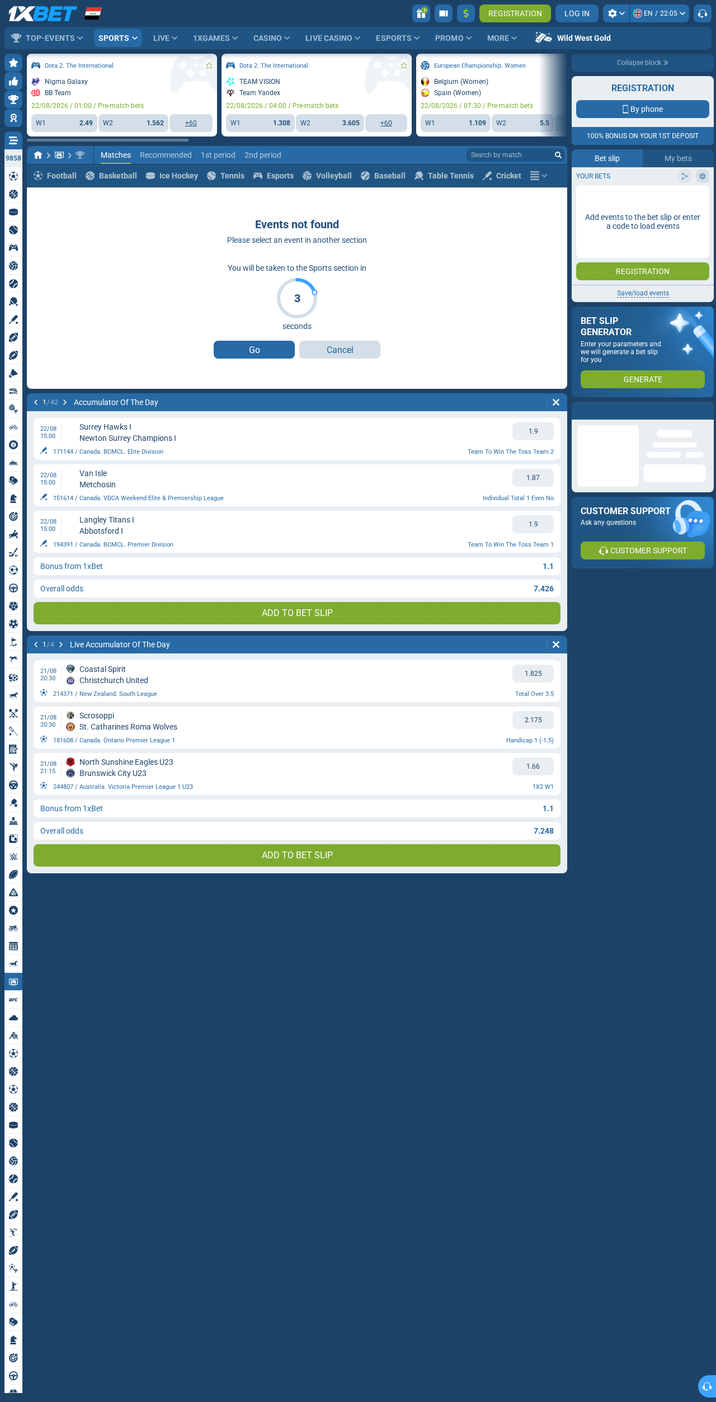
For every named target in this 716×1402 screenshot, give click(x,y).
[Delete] (556, 402)
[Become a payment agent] (444, 13)
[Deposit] (466, 13)
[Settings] (616, 13)
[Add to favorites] (209, 65)
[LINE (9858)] (38, 155)
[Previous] (35, 402)
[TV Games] (59, 155)
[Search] (558, 155)
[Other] (538, 175)
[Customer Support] (703, 13)
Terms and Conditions (648, 244)
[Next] (64, 402)
